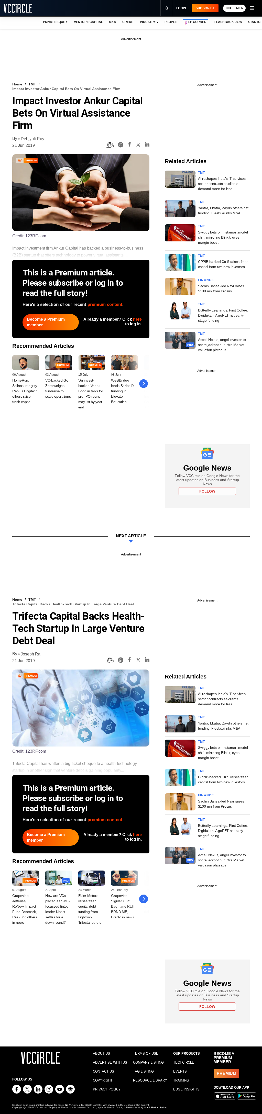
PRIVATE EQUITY (55, 22)
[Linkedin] (147, 145)
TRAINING (181, 1080)
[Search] (166, 8)
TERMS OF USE (145, 1053)
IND (228, 8)
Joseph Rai (31, 654)
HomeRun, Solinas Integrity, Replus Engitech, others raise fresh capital (25, 391)
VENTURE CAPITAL (88, 22)
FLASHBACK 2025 (228, 22)
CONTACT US (103, 1071)
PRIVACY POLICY (107, 1089)
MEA (239, 8)
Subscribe (205, 8)
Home (17, 84)
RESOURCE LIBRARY (150, 1080)
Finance (206, 280)
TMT (32, 84)
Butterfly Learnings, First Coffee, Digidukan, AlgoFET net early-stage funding (223, 315)
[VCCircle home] (18, 8)
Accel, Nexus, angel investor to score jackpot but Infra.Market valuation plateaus (222, 345)
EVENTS (180, 1071)
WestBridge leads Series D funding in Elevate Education (122, 391)
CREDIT (128, 22)
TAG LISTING (143, 1071)
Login (181, 8)
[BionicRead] (110, 145)
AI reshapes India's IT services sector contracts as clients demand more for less (221, 183)
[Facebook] (129, 145)
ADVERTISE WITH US (110, 1062)
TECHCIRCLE (183, 1062)
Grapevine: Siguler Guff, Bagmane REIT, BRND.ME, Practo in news (123, 906)
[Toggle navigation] (252, 8)
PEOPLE (171, 22)
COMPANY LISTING (148, 1062)
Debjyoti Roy (32, 139)
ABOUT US (101, 1053)
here (137, 319)
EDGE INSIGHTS (186, 1089)
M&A (112, 22)
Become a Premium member (46, 322)
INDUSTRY (148, 22)
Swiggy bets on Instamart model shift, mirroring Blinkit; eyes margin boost (223, 237)
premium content (105, 304)
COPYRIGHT (103, 1080)
